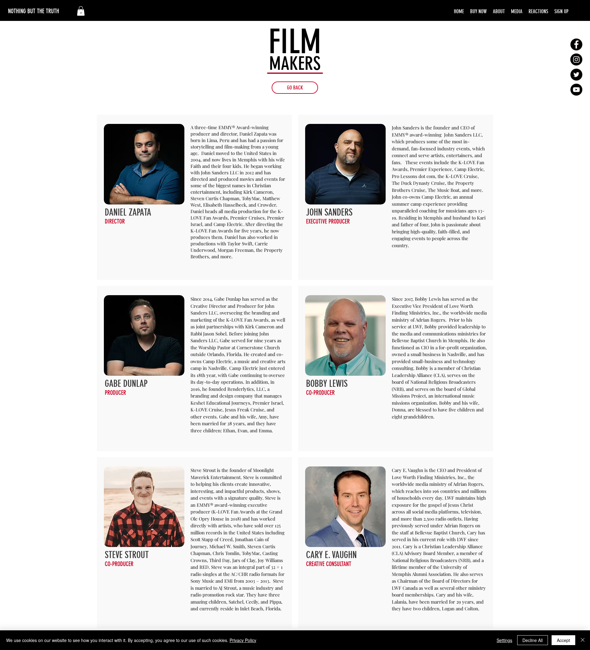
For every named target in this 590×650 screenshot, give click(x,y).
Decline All (532, 640)
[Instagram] (576, 59)
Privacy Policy (243, 640)
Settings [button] (504, 640)
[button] (81, 11)
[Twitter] (576, 75)
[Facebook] (576, 44)
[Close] (582, 640)
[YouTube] (576, 90)
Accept (563, 640)
